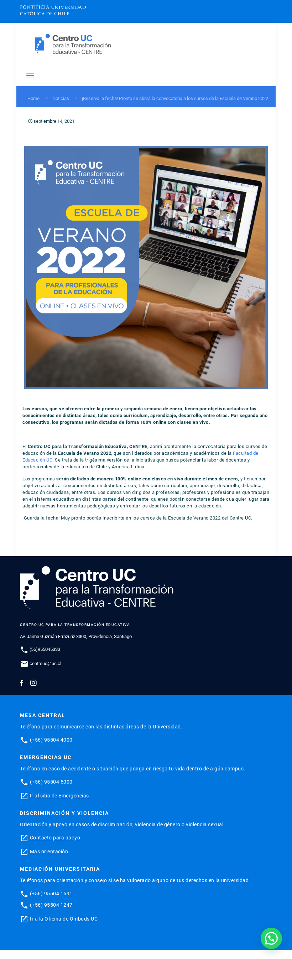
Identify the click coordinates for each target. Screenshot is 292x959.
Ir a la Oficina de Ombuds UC (64, 919)
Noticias (60, 98)
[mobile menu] (30, 76)
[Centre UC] (73, 44)
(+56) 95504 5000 (51, 782)
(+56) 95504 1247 (51, 904)
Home (33, 98)
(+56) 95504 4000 (51, 740)
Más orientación (49, 851)
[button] (271, 938)
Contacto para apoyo (55, 838)
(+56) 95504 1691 (51, 893)
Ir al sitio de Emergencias (59, 796)
